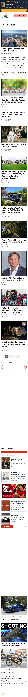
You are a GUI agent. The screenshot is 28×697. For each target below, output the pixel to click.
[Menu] (3, 19)
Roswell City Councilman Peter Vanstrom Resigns (12, 279)
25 (18, 356)
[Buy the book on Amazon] (3, 4)
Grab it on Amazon (14, 10)
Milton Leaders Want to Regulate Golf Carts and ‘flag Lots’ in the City (12, 210)
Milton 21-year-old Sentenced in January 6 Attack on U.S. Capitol (12, 310)
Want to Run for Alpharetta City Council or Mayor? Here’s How (13, 114)
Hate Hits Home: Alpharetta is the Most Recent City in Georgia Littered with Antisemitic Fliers (13, 175)
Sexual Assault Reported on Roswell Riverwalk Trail (13, 241)
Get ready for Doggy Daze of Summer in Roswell (13, 145)
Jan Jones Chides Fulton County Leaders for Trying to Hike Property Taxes (13, 100)
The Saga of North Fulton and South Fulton (12, 50)
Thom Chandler (7, 53)
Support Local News (20, 15)
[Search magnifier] (25, 367)
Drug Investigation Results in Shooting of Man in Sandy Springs (14, 344)
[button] (14, 6)
